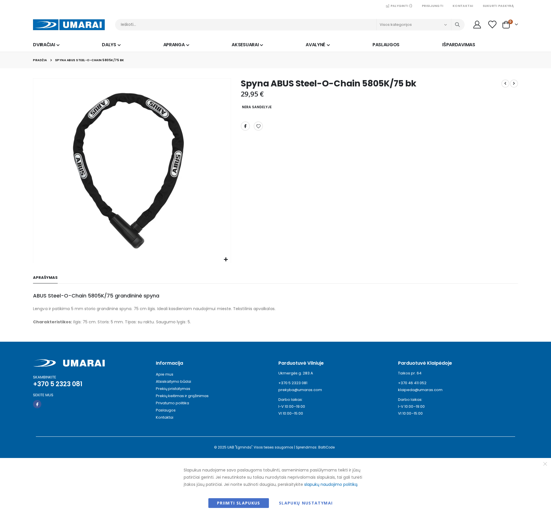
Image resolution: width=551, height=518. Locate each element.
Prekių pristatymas (173, 388)
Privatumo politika (172, 403)
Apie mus (164, 374)
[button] (226, 260)
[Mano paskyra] (477, 24)
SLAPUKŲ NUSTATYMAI (306, 503)
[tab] (45, 278)
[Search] (457, 24)
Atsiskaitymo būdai (173, 381)
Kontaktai (463, 5)
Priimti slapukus (238, 503)
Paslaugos (166, 410)
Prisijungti (432, 5)
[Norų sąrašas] (492, 24)
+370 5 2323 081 (292, 383)
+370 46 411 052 (412, 383)
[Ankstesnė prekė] (505, 84)
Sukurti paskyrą (498, 5)
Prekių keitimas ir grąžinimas (182, 396)
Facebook (245, 126)
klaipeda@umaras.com (420, 390)
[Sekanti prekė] (514, 84)
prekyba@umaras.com (300, 390)
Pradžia (40, 60)
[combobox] (290, 24)
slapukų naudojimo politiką (330, 484)
